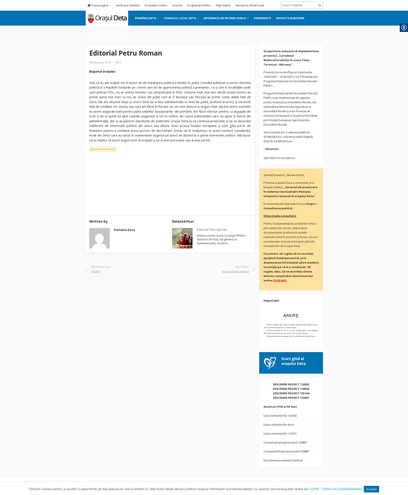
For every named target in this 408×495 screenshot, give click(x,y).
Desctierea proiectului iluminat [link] (283, 460)
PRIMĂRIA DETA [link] (145, 18)
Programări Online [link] (199, 5)
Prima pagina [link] (99, 5)
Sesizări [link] (177, 5)
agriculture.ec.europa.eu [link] (279, 158)
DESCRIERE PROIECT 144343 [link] (291, 389)
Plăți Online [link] (223, 5)
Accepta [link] (371, 489)
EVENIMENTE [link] (262, 18)
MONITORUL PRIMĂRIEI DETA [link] (107, 33)
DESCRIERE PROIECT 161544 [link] (291, 393)
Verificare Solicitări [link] (128, 5)
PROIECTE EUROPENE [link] (290, 18)
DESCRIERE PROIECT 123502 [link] (291, 384)
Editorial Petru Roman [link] (102, 149)
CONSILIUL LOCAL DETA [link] (180, 18)
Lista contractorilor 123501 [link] (280, 433)
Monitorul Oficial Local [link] (250, 5)
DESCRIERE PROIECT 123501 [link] (291, 398)
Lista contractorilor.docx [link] (279, 424)
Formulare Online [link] (156, 5)
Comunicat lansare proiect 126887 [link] (285, 442)
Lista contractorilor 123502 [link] (280, 416)
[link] (106, 18)
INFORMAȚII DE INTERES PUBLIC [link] (224, 18)
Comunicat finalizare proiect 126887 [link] (286, 451)
